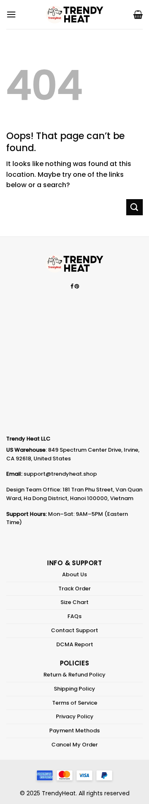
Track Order (74, 588)
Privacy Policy (75, 716)
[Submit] (134, 207)
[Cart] (138, 14)
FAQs (74, 616)
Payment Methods (74, 730)
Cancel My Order (74, 745)
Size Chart (74, 602)
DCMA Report (74, 644)
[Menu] (11, 14)
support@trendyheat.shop (60, 474)
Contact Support (74, 630)
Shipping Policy (74, 689)
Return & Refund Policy (74, 675)
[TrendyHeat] (74, 14)
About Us (74, 574)
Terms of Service (74, 703)
